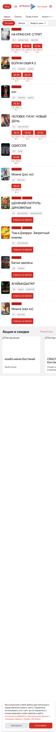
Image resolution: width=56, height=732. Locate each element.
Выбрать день (36, 23)
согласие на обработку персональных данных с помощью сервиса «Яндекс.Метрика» (27, 717)
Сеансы (18, 16)
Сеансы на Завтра (22, 219)
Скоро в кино (32, 16)
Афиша (7, 16)
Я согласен (40, 725)
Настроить (16, 725)
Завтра (21, 23)
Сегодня (9, 23)
